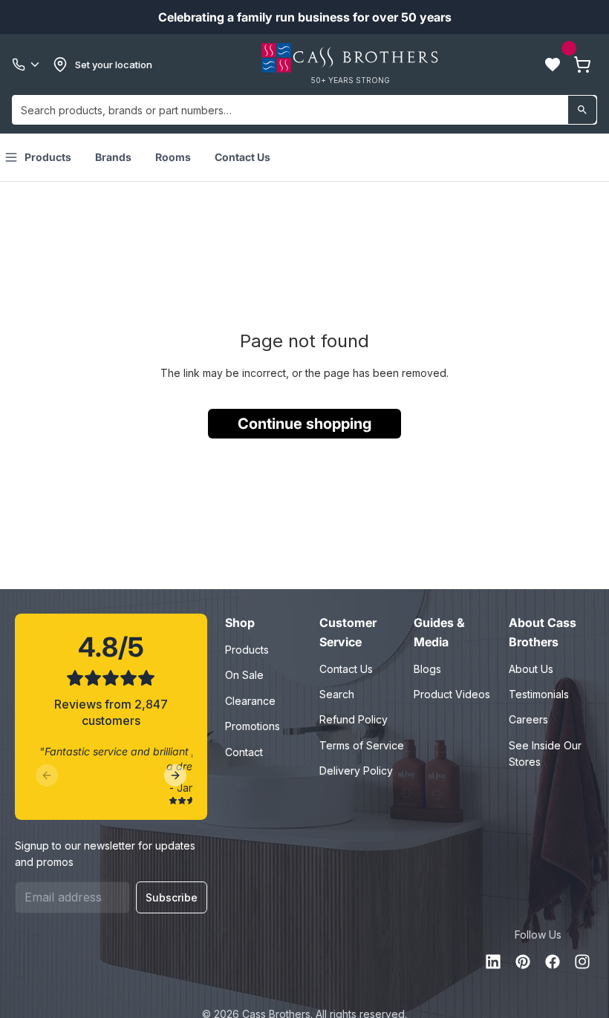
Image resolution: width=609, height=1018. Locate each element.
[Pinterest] (523, 962)
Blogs (427, 669)
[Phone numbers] (27, 64)
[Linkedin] (493, 962)
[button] (552, 64)
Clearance (250, 700)
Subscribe (172, 897)
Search (336, 694)
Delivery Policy (356, 770)
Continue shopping (304, 424)
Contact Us (242, 157)
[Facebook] (552, 962)
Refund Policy (353, 719)
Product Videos (452, 694)
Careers (528, 719)
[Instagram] (582, 962)
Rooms (173, 157)
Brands (113, 157)
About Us (531, 669)
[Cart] (582, 64)
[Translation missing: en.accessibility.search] (582, 110)
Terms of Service (361, 745)
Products (48, 157)
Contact (244, 752)
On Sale (244, 675)
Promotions (252, 726)
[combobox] (304, 110)
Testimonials (539, 694)
